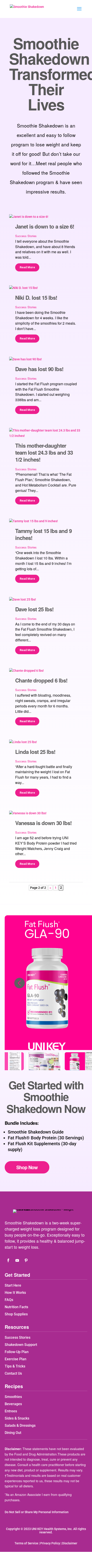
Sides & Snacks (17, 1418)
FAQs (9, 1300)
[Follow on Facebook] (8, 1260)
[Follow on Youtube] (17, 1260)
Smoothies (13, 1397)
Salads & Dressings (20, 1425)
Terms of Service (26, 1543)
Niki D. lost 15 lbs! (36, 297)
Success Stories (26, 236)
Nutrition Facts (16, 1307)
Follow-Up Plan (17, 1352)
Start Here (13, 1285)
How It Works (15, 1292)
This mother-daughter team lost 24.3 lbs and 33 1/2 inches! (44, 452)
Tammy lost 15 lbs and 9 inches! (43, 534)
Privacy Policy (50, 1543)
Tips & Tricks (15, 1366)
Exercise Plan (15, 1359)
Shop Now (27, 1167)
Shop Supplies (16, 1314)
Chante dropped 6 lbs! (41, 680)
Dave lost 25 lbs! (34, 609)
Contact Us (13, 1373)
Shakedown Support (21, 1345)
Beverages (13, 1404)
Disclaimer (69, 1543)
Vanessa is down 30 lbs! (43, 823)
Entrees (11, 1411)
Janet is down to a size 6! (44, 226)
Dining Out (13, 1433)
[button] (19, 983)
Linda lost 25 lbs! (35, 751)
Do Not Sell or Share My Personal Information (37, 1512)
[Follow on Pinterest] (26, 1260)
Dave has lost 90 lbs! (39, 369)
